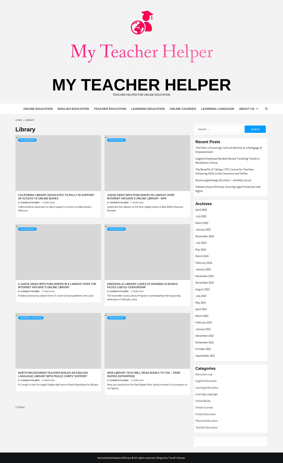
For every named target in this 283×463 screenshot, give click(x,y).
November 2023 (204, 282)
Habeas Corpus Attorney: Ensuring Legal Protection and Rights (227, 189)
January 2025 (203, 229)
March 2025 (201, 223)
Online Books (27, 140)
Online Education (38, 108)
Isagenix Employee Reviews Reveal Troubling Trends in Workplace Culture (227, 161)
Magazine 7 (163, 457)
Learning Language (217, 108)
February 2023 (203, 322)
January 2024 (203, 269)
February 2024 (203, 263)
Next (22, 407)
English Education (73, 108)
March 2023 (201, 316)
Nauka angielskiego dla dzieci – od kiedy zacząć (223, 180)
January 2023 (203, 329)
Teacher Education (110, 108)
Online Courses (183, 108)
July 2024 (200, 243)
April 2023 (201, 309)
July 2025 (200, 216)
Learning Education (148, 108)
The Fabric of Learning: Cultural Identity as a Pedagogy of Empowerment (228, 150)
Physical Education (206, 421)
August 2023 (202, 289)
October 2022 (203, 349)
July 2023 (200, 296)
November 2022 (204, 342)
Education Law (204, 374)
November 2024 (204, 236)
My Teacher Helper (141, 85)
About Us (247, 108)
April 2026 (201, 210)
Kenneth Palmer (30, 203)
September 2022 (205, 355)
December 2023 (204, 276)
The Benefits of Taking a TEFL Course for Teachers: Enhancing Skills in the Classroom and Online (224, 171)
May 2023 (200, 302)
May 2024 (200, 249)
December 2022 (204, 336)
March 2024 (201, 256)
